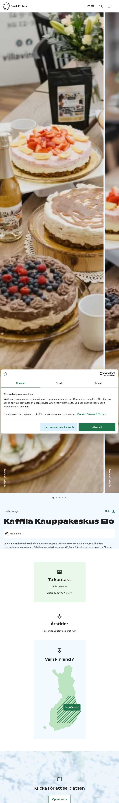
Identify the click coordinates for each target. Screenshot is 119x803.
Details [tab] (59, 383)
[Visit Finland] (15, 6)
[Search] (101, 6)
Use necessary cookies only (59, 427)
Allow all (97, 427)
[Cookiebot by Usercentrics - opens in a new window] (101, 374)
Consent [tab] (20, 383)
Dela (107, 511)
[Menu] (110, 6)
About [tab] (98, 383)
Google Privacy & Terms (91, 414)
